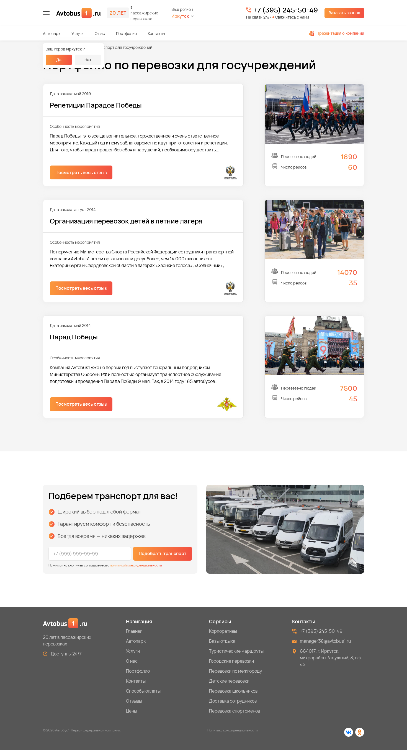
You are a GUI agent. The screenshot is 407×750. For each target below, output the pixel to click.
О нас (100, 33)
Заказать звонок (344, 12)
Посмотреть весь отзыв (81, 172)
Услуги (77, 33)
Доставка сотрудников (233, 701)
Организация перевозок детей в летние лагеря (126, 220)
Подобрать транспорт (162, 553)
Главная (134, 631)
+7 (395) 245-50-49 (285, 10)
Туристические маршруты (236, 651)
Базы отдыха (222, 641)
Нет (87, 59)
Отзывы (134, 701)
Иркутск (180, 16)
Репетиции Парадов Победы (96, 105)
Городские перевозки (231, 661)
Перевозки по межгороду (235, 671)
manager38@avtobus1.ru (325, 641)
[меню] (46, 13)
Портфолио (126, 33)
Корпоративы (223, 631)
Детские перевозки (229, 681)
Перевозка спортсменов (234, 711)
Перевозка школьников (233, 691)
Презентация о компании (340, 33)
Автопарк (51, 33)
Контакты (156, 33)
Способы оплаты (143, 691)
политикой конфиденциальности (136, 565)
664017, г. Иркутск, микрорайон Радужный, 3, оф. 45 (331, 657)
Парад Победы (74, 336)
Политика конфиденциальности (232, 730)
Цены (131, 711)
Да (58, 59)
